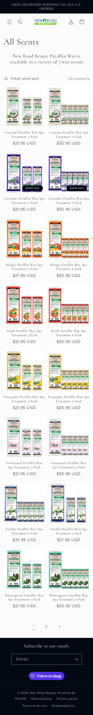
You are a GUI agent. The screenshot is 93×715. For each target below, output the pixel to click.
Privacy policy (67, 698)
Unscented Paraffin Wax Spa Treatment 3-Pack (24, 465)
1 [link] (34, 626)
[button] (9, 22)
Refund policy (41, 698)
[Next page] (59, 626)
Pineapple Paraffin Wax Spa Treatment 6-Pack (68, 399)
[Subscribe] (76, 659)
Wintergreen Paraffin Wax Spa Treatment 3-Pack (24, 597)
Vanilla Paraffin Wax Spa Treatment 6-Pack (24, 531)
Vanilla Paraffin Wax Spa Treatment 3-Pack (68, 531)
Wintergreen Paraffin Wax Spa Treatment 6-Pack (68, 597)
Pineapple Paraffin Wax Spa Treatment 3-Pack (24, 399)
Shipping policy (63, 705)
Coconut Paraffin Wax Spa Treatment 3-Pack (24, 134)
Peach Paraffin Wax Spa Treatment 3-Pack (24, 333)
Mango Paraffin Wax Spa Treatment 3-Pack (24, 267)
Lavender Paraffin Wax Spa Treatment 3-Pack (24, 200)
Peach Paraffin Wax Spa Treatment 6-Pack (68, 333)
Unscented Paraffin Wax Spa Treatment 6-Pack (69, 465)
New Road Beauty (43, 692)
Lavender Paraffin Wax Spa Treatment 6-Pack (69, 200)
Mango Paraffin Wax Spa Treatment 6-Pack (68, 267)
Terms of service (35, 705)
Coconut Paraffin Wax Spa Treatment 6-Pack (68, 134)
